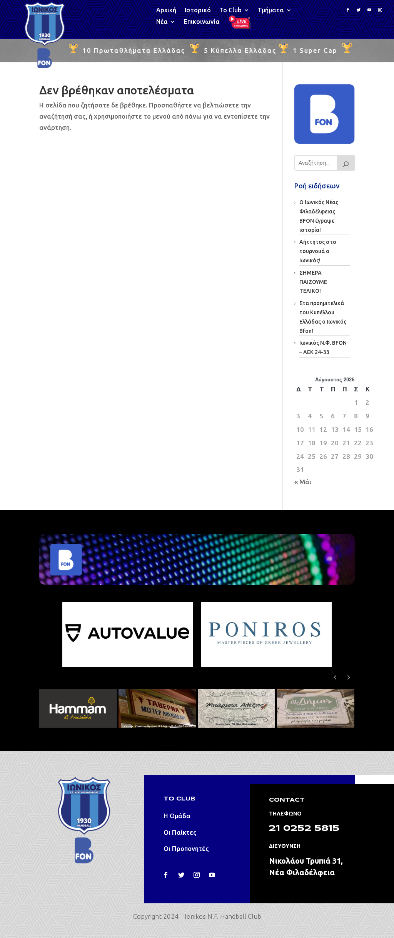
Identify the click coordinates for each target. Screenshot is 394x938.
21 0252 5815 (304, 828)
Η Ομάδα (177, 815)
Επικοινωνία (202, 22)
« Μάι (302, 481)
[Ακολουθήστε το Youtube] (369, 10)
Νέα (162, 22)
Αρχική (166, 10)
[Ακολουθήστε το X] (358, 10)
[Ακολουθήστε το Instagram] (380, 10)
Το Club (230, 10)
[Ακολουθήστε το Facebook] (348, 10)
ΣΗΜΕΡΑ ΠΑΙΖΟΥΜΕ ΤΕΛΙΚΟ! (313, 282)
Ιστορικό (198, 10)
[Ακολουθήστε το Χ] (181, 875)
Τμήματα (271, 10)
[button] (349, 677)
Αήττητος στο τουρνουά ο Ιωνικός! (317, 251)
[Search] (346, 163)
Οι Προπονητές (186, 848)
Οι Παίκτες (180, 832)
